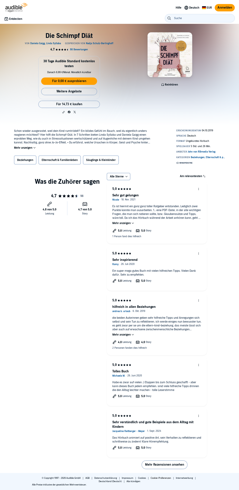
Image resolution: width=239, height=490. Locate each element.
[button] (63, 112)
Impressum (128, 478)
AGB (87, 478)
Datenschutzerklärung (106, 478)
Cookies (142, 478)
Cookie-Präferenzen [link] (161, 478)
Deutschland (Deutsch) (110, 481)
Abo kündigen (133, 481)
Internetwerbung (185, 478)
